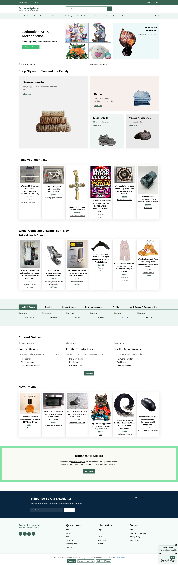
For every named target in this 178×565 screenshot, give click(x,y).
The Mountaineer (124, 362)
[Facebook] (20, 534)
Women (29, 428)
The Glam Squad (76, 359)
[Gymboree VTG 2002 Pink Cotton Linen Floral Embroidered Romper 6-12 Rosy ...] (124, 264)
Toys (100, 435)
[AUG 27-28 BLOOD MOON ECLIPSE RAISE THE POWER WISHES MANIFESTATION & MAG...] (101, 192)
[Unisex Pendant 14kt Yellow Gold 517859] (77, 192)
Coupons (115, 16)
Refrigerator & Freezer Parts (30, 202)
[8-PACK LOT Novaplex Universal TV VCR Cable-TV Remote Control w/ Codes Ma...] (30, 264)
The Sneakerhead (76, 362)
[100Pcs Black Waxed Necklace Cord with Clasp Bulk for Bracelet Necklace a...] (124, 414)
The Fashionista (75, 365)
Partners (101, 533)
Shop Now (27, 94)
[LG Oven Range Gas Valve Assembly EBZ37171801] (53, 192)
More (123, 16)
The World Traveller (125, 359)
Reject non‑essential (86, 561)
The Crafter (26, 359)
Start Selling (89, 471)
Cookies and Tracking (138, 533)
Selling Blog (70, 540)
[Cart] (157, 8)
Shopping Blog (71, 544)
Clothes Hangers (148, 273)
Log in (148, 2)
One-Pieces (124, 277)
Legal (100, 530)
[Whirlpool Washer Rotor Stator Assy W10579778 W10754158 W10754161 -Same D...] (124, 192)
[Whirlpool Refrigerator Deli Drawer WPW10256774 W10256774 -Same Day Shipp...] (30, 192)
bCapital (101, 544)
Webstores (102, 540)
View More (89, 373)
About (68, 530)
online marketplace (78, 462)
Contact (69, 547)
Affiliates (69, 533)
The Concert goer (124, 365)
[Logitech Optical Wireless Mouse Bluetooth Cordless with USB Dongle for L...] (148, 414)
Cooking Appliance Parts (53, 198)
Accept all (71, 561)
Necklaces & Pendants (77, 216)
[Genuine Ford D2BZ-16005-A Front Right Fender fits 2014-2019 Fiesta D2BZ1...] (101, 264)
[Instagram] (33, 534)
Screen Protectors (77, 281)
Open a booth (99, 464)
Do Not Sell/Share (103, 561)
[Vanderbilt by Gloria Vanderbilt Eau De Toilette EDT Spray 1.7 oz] (30, 414)
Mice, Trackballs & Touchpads (148, 430)
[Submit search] (110, 8)
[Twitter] (25, 534)
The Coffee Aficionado (30, 365)
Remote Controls (30, 284)
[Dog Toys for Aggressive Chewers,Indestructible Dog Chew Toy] (101, 414)
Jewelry (105, 16)
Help (36, 2)
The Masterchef (27, 362)
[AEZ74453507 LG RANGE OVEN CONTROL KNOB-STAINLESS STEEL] (77, 414)
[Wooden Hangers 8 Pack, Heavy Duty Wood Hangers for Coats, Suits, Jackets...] (148, 264)
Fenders (101, 268)
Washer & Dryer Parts (124, 200)
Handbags (95, 16)
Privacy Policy (135, 537)
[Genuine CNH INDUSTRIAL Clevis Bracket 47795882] (53, 264)
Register (156, 2)
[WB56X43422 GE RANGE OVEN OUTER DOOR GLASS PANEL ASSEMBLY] (53, 414)
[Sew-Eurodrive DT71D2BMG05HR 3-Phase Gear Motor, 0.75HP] (148, 192)
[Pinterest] (29, 534)
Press (100, 537)
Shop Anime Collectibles (31, 47)
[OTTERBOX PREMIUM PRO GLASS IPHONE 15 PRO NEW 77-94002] (77, 264)
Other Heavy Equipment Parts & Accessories (53, 283)
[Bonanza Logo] (29, 8)
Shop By (157, 16)
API (67, 537)
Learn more (120, 558)
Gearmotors (148, 208)
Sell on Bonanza (24, 2)
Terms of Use (134, 540)
